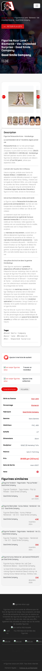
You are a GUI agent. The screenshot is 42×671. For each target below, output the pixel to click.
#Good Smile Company (15, 333)
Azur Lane (35, 399)
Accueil (10, 648)
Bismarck (35, 405)
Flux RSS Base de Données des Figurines (24, 632)
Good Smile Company (31, 412)
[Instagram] (29, 641)
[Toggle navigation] (37, 5)
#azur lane (9, 336)
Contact (27, 651)
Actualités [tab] (24, 389)
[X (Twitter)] (17, 641)
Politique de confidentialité (28, 668)
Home (3, 18)
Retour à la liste (14, 26)
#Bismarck (22, 336)
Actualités (16, 651)
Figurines (10, 18)
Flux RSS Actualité (25, 627)
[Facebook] (6, 641)
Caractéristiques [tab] (9, 389)
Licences (31, 648)
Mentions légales (10, 668)
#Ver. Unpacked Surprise (17, 339)
